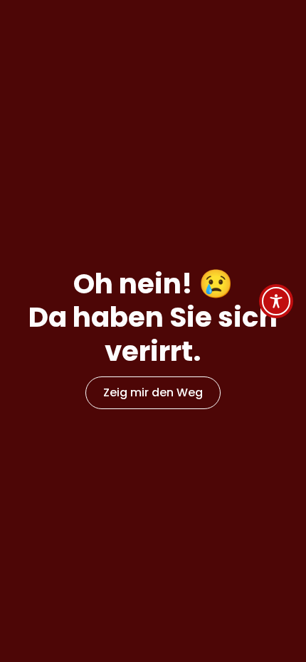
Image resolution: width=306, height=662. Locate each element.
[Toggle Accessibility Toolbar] (276, 301)
